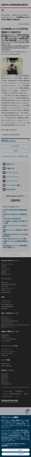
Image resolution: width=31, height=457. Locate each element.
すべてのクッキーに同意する (15, 450)
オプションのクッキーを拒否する (15, 454)
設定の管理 (5, 445)
